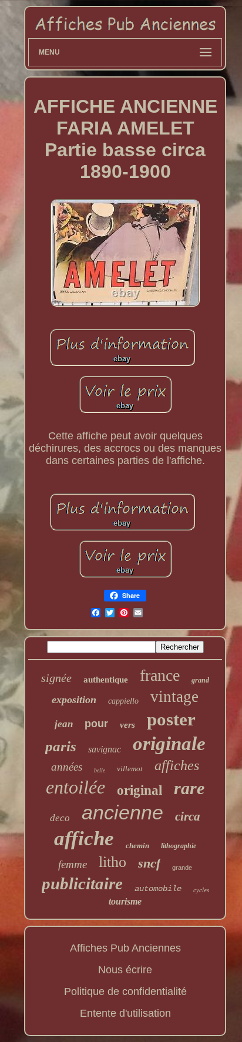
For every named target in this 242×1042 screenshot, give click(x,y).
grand (200, 680)
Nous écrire (125, 970)
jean (64, 724)
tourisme (125, 901)
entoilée (75, 787)
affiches (176, 765)
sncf (149, 863)
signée (56, 677)
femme (72, 864)
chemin (137, 845)
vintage (174, 696)
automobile (158, 888)
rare (189, 788)
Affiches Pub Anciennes (125, 948)
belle (99, 770)
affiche (84, 838)
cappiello (123, 701)
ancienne (122, 812)
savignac (104, 749)
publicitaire (82, 883)
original (139, 790)
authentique (105, 679)
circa (187, 816)
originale (169, 743)
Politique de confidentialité (125, 991)
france (160, 675)
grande (182, 867)
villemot (130, 768)
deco (60, 817)
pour (96, 724)
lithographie (178, 846)
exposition (74, 699)
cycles (201, 889)
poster (171, 719)
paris (60, 746)
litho (112, 861)
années (66, 767)
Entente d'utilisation (125, 1013)
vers (127, 725)
